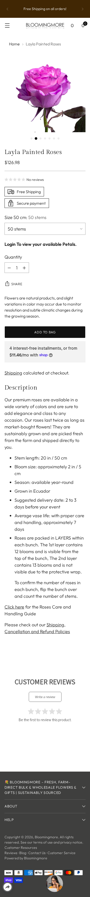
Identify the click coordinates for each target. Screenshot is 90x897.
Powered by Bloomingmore (25, 858)
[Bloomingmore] (45, 25)
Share (16, 284)
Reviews (10, 853)
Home (14, 43)
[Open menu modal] (7, 25)
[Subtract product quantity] (9, 268)
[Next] (82, 9)
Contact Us (37, 853)
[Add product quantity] (24, 268)
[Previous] (7, 9)
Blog (22, 853)
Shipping (13, 373)
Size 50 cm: (25, 217)
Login (10, 244)
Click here (14, 607)
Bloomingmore (46, 837)
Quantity (13, 257)
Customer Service (62, 853)
